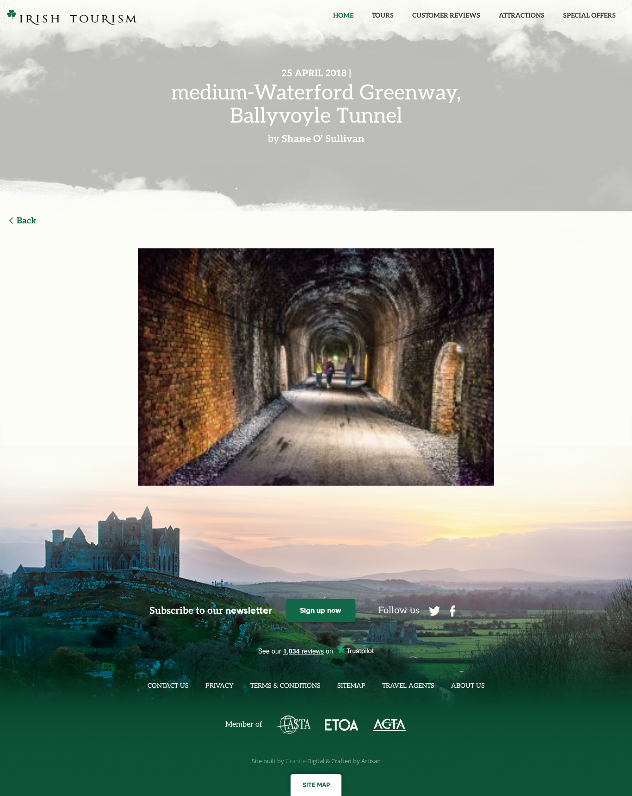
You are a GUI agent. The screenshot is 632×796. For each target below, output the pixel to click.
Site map (316, 785)
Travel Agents (408, 686)
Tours (383, 15)
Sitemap (351, 686)
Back (26, 221)
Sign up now (320, 610)
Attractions (522, 15)
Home (343, 15)
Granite (295, 761)
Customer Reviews (446, 15)
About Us (468, 686)
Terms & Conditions (285, 686)
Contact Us (168, 686)
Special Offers (589, 15)
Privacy (219, 686)
